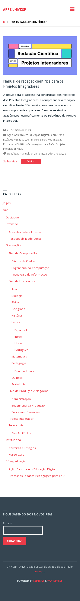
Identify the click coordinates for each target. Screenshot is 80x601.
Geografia (18, 309)
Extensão (12, 224)
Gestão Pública (22, 433)
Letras (16, 322)
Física (15, 302)
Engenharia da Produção (28, 405)
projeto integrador (42, 153)
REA (20, 149)
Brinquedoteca (24, 371)
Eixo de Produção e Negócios (28, 391)
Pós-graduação (16, 461)
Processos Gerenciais (26, 412)
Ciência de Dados (23, 261)
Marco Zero (38, 139)
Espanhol (21, 330)
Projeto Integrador (21, 419)
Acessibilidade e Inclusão (25, 232)
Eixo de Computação (23, 253)
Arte (14, 289)
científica (12, 153)
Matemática (19, 356)
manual (24, 153)
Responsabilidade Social (25, 239)
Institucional (14, 440)
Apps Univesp (14, 9)
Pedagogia (54, 139)
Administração (21, 399)
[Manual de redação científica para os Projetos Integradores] (40, 55)
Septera (38, 580)
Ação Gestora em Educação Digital (28, 135)
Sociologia (19, 384)
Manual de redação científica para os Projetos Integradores (33, 84)
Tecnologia (16, 425)
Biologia (17, 296)
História (17, 315)
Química (17, 378)
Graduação (22, 139)
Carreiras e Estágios (22, 448)
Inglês (18, 337)
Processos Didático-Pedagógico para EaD (28, 144)
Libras (19, 343)
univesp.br (40, 571)
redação (61, 153)
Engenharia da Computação (30, 268)
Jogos (7, 203)
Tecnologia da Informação (29, 274)
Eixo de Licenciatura (22, 281)
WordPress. (55, 580)
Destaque (12, 217)
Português (21, 350)
